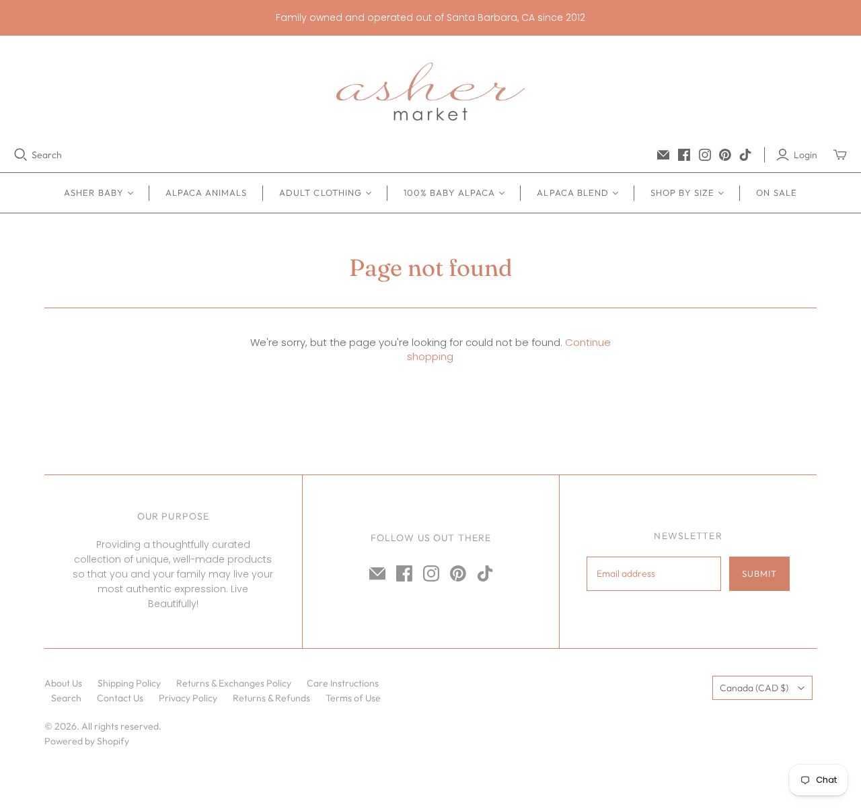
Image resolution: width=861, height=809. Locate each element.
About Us (63, 683)
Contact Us (120, 698)
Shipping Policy (129, 683)
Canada (754, 688)
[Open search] (21, 155)
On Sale (776, 192)
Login (805, 155)
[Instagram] (705, 155)
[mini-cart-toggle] (840, 154)
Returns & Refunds (271, 698)
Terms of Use (353, 698)
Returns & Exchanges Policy (233, 683)
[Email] (663, 155)
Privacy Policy (188, 698)
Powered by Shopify (86, 741)
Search (47, 155)
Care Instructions (343, 683)
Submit (759, 573)
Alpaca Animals (206, 192)
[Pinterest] (725, 155)
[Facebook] (684, 155)
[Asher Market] (430, 91)
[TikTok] (745, 155)
